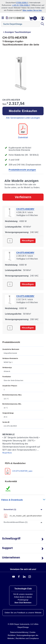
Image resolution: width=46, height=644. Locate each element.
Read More (7, 453)
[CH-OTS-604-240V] (10, 256)
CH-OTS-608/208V (25, 296)
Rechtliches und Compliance (27, 638)
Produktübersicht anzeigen (22, 170)
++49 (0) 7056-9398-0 (21, 5)
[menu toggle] (2, 18)
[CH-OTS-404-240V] (10, 212)
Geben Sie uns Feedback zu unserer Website (23, 613)
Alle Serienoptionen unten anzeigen (23, 118)
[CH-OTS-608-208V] (10, 299)
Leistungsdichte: (13, 227)
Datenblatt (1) (10, 509)
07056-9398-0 (22, 3)
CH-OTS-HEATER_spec (22, 471)
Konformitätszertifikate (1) (15, 522)
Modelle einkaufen (23, 111)
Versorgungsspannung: (17, 232)
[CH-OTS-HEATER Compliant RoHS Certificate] (8, 489)
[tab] (23, 468)
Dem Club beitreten (23, 603)
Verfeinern (23, 197)
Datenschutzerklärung (19, 632)
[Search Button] (42, 24)
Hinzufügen (28, 241)
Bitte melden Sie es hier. (32, 10)
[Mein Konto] (43, 18)
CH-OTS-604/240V (25, 252)
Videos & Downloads (12, 500)
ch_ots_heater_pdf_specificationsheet (25, 516)
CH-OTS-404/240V (25, 209)
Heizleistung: (11, 221)
